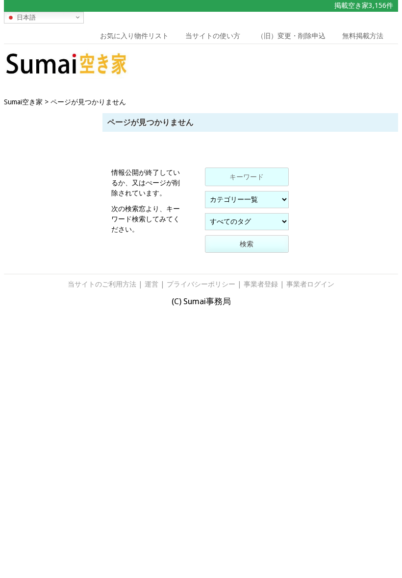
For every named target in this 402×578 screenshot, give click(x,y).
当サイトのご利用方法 (102, 284)
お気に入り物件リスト (134, 36)
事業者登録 (261, 284)
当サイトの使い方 (212, 36)
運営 (151, 284)
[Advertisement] (346, 66)
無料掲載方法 (362, 36)
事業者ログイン (310, 284)
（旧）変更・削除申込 (291, 36)
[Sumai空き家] (66, 75)
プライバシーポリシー (201, 284)
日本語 (25, 17)
